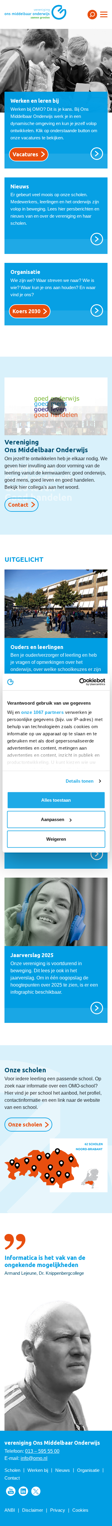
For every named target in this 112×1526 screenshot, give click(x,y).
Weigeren (56, 838)
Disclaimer (32, 1510)
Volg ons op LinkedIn (23, 1491)
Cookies (80, 1510)
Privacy (57, 1510)
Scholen (12, 1470)
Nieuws (62, 1470)
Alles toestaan (56, 799)
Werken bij (37, 1470)
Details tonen (79, 781)
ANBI (9, 1510)
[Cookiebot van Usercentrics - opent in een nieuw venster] (79, 682)
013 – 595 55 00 (42, 1451)
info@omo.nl (34, 1458)
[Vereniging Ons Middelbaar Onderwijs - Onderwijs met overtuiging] (43, 14)
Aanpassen (52, 819)
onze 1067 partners (42, 712)
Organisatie (88, 1470)
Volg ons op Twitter (36, 1491)
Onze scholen (25, 1124)
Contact (18, 505)
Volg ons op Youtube (11, 1491)
